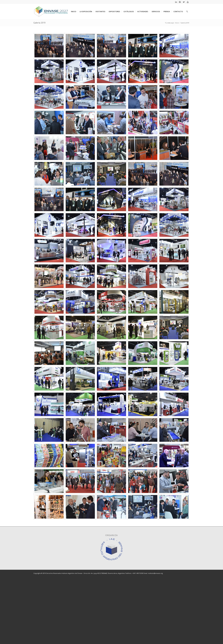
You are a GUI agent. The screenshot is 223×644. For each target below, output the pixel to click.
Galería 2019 (39, 22)
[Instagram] (180, 2)
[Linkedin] (176, 2)
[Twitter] (184, 2)
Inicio (177, 23)
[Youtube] (188, 2)
